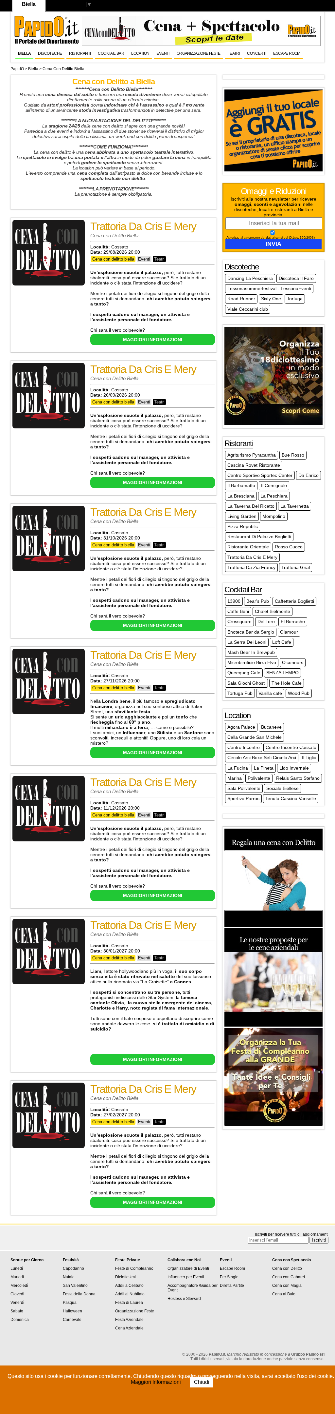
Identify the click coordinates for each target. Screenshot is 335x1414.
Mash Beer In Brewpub (251, 652)
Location (140, 53)
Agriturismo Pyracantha (251, 455)
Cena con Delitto (287, 1268)
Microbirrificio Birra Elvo (251, 662)
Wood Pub (298, 693)
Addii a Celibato (129, 1285)
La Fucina (237, 768)
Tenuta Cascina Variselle (290, 798)
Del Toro (266, 621)
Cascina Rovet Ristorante (253, 465)
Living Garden (241, 516)
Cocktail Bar (111, 53)
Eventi (162, 53)
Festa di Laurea (129, 1302)
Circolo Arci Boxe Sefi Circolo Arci (261, 757)
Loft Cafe (281, 642)
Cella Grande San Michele (254, 737)
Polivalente (259, 778)
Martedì (17, 1277)
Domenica (19, 1319)
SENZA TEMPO (282, 672)
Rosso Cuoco (289, 546)
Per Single (229, 1277)
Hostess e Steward (184, 1298)
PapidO (17, 69)
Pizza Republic (242, 526)
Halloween (72, 1311)
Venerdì (17, 1302)
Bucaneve (271, 727)
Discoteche (50, 53)
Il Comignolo (274, 485)
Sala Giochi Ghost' (246, 683)
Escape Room (286, 53)
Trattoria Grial (295, 567)
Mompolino (273, 516)
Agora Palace (241, 727)
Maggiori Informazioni (156, 1382)
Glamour (289, 632)
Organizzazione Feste (198, 53)
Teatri (234, 53)
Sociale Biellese (282, 788)
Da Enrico (308, 475)
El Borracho (293, 621)
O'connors (292, 662)
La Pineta (263, 768)
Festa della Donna (79, 1294)
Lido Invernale (294, 768)
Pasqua (70, 1302)
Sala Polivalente (243, 788)
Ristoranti (80, 53)
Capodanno (73, 1268)
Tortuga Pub (240, 693)
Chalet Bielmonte (272, 611)
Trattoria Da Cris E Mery (252, 557)
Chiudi (201, 1382)
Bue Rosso (293, 455)
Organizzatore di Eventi (188, 1268)
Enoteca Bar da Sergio (250, 632)
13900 (233, 601)
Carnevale (72, 1319)
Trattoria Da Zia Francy (251, 567)
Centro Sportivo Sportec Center (259, 475)
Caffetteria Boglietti (294, 601)
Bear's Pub (257, 601)
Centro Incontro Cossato (291, 747)
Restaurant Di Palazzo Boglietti (259, 536)
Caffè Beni (238, 611)
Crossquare (239, 621)
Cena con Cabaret (288, 1277)
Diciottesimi (125, 1277)
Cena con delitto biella (63, 69)
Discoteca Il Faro (296, 278)
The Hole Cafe (287, 683)
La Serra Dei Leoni (246, 642)
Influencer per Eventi (186, 1277)
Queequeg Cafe (243, 672)
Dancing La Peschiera (250, 278)
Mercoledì (19, 1285)
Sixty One (271, 298)
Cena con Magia (287, 1285)
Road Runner (241, 298)
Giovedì (17, 1294)
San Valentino (75, 1285)
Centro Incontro (243, 747)
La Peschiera (274, 496)
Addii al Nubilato (130, 1294)
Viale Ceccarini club (247, 309)
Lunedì (16, 1268)
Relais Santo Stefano (298, 778)
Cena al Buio (283, 1294)
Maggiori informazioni (152, 339)
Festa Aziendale (129, 1319)
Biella (24, 53)
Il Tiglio (309, 757)
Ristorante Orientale (248, 546)
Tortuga (295, 298)
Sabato (16, 1311)
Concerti (256, 53)
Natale (69, 1277)
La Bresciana (241, 496)
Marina (234, 778)
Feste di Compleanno (134, 1268)
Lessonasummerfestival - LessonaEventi (269, 288)
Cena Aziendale (129, 1328)
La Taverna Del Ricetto (250, 506)
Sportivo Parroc (243, 798)
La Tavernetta (294, 506)
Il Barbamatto (241, 485)
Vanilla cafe (270, 693)
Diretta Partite (232, 1285)
